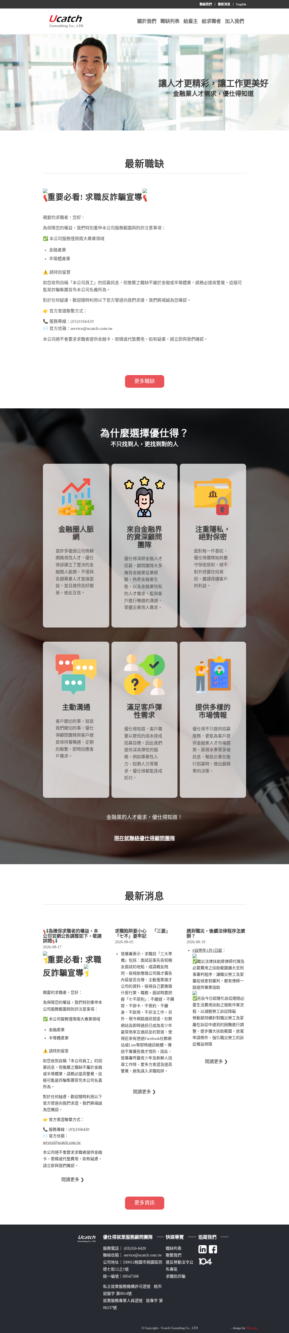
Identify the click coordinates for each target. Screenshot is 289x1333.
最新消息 (224, 4)
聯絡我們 (206, 4)
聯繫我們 (173, 1255)
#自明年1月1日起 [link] (207, 950)
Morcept (251, 1328)
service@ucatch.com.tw (92, 328)
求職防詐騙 (175, 1276)
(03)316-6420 (135, 1248)
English (241, 4)
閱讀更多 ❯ (72, 1179)
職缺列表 (173, 1248)
